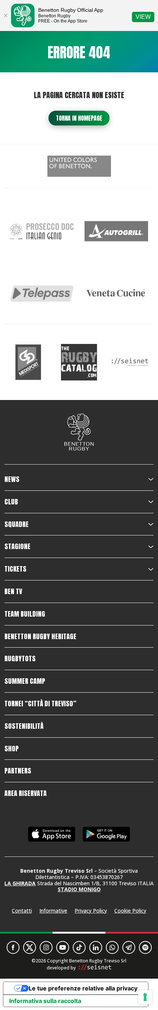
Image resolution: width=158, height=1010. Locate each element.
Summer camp (24, 681)
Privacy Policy (91, 910)
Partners (17, 771)
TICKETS (15, 569)
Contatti (22, 910)
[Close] (5, 15)
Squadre (16, 524)
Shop (11, 748)
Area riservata (25, 793)
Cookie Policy (130, 910)
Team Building (24, 614)
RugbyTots (20, 658)
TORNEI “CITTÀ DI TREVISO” (40, 703)
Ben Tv (13, 591)
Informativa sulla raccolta (45, 1000)
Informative (53, 910)
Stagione (17, 546)
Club (11, 502)
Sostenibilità (23, 726)
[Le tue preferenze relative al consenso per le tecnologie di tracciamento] (145, 997)
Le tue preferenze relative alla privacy (83, 988)
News (11, 479)
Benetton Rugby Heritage (40, 636)
